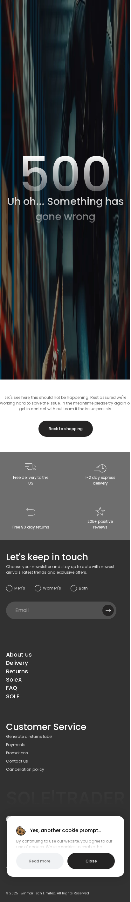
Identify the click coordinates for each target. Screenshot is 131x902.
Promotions (17, 753)
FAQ (11, 688)
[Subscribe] (108, 610)
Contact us (17, 761)
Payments (15, 744)
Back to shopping (66, 428)
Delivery (17, 663)
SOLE (12, 696)
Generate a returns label (29, 736)
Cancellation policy (25, 769)
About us (19, 654)
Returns (17, 671)
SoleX (14, 679)
